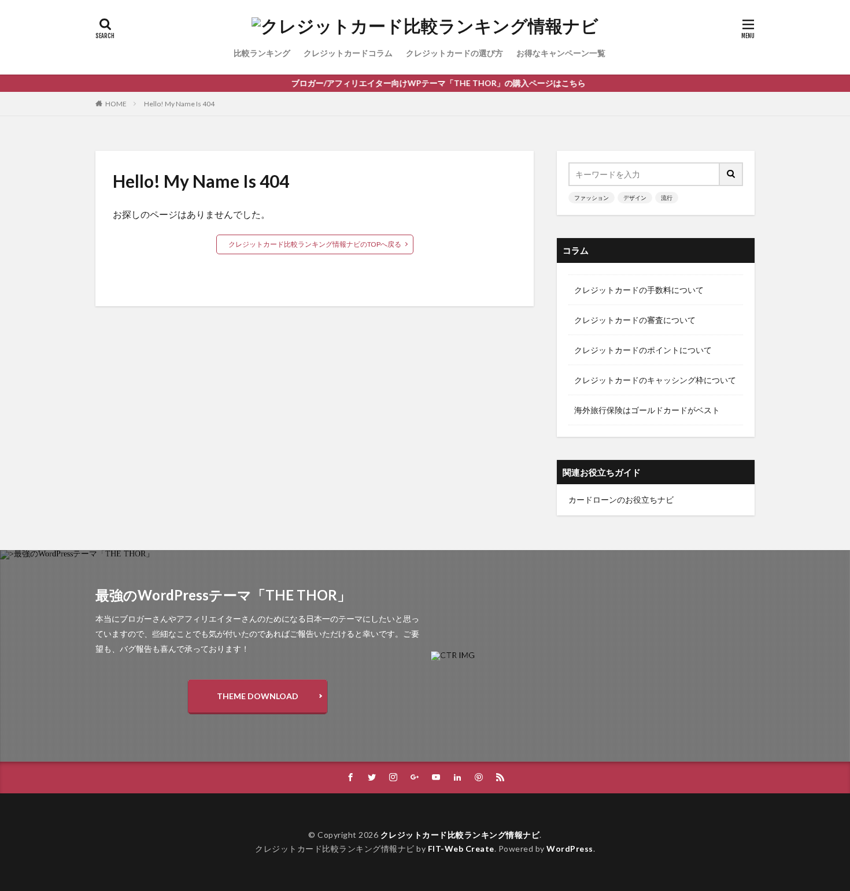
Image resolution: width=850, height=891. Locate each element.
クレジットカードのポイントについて (643, 350)
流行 (666, 197)
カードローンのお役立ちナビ (621, 499)
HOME (116, 103)
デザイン (634, 197)
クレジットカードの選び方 (454, 53)
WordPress (569, 848)
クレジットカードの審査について (635, 320)
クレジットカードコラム (348, 53)
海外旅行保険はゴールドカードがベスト (647, 410)
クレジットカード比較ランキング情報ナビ (460, 835)
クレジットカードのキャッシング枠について (655, 380)
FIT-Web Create (461, 848)
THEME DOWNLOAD (257, 696)
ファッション (591, 197)
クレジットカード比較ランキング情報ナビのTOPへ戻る (314, 244)
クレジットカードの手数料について (639, 290)
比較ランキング (262, 53)
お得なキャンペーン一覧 (560, 53)
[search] (731, 174)
